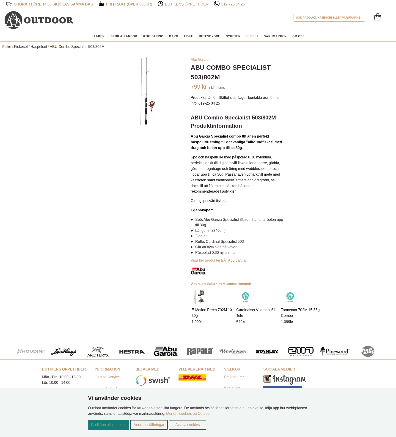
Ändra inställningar (149, 425)
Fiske (188, 36)
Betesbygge (209, 36)
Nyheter (233, 36)
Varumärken (275, 36)
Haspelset (38, 47)
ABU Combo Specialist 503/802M (77, 47)
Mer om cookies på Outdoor (188, 413)
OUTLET (252, 36)
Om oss (298, 36)
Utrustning (153, 36)
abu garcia (200, 59)
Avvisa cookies (187, 425)
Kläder (98, 36)
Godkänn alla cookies (108, 425)
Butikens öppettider (187, 4)
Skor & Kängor (123, 36)
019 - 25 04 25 (233, 4)
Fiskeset (21, 47)
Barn (173, 36)
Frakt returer (234, 377)
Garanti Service (107, 377)
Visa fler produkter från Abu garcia (218, 260)
